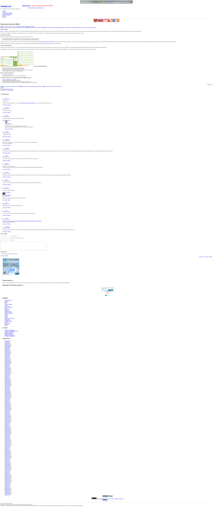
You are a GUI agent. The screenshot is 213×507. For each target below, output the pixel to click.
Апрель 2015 (7, 449)
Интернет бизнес (21, 26)
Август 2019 (7, 397)
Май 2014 (7, 460)
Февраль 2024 (7, 351)
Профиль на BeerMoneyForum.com (11, 331)
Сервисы (6, 322)
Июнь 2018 (7, 411)
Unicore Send (26, 5)
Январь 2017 (7, 428)
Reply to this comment (7, 104)
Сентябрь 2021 (7, 372)
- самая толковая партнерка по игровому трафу (29, 86)
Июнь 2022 (7, 364)
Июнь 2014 (7, 459)
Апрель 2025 (7, 342)
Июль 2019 (7, 398)
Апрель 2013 (7, 473)
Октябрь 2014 (7, 455)
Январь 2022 (7, 368)
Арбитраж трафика (8, 304)
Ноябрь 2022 (7, 361)
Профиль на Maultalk (9, 334)
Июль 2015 (7, 446)
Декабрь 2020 (7, 381)
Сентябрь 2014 (7, 456)
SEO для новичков (4, 255)
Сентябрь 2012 (7, 480)
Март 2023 (7, 358)
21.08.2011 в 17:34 (6, 164)
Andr (6, 202)
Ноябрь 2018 (7, 406)
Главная (4, 10)
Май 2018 (7, 412)
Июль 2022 (7, 363)
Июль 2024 (7, 347)
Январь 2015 (7, 452)
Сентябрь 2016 (7, 432)
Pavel (9, 123)
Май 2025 (7, 341)
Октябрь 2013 (7, 467)
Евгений (7, 139)
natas (6, 179)
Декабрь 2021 (7, 369)
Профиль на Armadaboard (9, 330)
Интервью (7, 310)
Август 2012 (7, 481)
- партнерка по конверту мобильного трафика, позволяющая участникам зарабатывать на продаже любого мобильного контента (69, 27)
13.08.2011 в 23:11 (6, 108)
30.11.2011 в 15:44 (6, 219)
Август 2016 (7, 433)
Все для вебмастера (8, 307)
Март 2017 (7, 426)
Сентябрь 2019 (7, 396)
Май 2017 (7, 424)
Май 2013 (7, 472)
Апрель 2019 (7, 401)
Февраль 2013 (7, 475)
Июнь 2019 (7, 399)
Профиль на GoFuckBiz (9, 332)
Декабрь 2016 (7, 429)
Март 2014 (7, 462)
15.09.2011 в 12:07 (6, 211)
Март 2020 (7, 390)
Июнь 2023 (7, 355)
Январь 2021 (7, 380)
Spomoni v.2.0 (6, 6)
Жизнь (6, 308)
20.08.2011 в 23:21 (6, 156)
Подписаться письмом (108, 291)
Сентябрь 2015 (7, 444)
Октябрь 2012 (7, 479)
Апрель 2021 (7, 377)
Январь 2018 (7, 416)
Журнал (7, 107)
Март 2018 (7, 414)
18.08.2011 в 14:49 (6, 132)
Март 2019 (7, 402)
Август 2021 (7, 373)
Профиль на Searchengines (10, 335)
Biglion (1, 31)
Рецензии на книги (8, 321)
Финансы (6, 324)
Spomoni (10, 503)
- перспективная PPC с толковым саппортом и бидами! (12, 27)
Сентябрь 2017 (7, 420)
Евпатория (8, 226)
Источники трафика (8, 313)
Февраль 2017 (7, 427)
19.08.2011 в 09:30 (6, 140)
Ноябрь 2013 (7, 466)
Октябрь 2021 (7, 371)
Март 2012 (7, 486)
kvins (6, 187)
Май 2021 (7, 376)
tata (6, 210)
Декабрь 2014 (7, 453)
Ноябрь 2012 (7, 478)
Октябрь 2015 (7, 443)
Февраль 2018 (7, 415)
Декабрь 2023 (7, 352)
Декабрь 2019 (7, 393)
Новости (6, 315)
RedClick (6, 302)
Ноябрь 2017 (7, 418)
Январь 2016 (7, 440)
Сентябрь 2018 (7, 408)
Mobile (6, 301)
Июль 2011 (7, 494)
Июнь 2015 (7, 447)
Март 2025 (7, 343)
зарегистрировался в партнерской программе (45, 41)
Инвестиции (7, 309)
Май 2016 (7, 436)
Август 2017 (7, 421)
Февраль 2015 (7, 451)
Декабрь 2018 (7, 405)
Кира (6, 155)
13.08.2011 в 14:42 (6, 99)
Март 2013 (7, 474)
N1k (6, 98)
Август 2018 (7, 409)
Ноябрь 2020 (7, 382)
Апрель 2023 (7, 357)
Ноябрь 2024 (7, 346)
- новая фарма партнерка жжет (34, 27)
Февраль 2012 (7, 487)
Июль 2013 (7, 470)
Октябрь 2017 (7, 419)
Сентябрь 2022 (7, 362)
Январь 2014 (7, 464)
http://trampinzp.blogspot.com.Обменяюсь (27, 102)
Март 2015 (7, 450)
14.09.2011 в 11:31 (6, 203)
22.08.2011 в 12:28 (6, 180)
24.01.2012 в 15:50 (6, 227)
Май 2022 (7, 365)
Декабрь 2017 (7, 417)
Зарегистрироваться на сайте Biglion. (10, 79)
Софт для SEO (7, 323)
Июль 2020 (7, 386)
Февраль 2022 (7, 367)
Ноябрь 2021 (7, 370)
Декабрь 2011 (7, 489)
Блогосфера (7, 306)
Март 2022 (7, 366)
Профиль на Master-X (9, 333)
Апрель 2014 (7, 461)
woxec (7, 163)
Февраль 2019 (7, 403)
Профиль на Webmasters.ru (10, 336)
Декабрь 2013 (7, 465)
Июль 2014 (7, 458)
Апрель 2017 (7, 425)
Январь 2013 (7, 476)
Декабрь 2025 (7, 340)
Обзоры (6, 316)
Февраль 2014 (7, 463)
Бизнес (6, 305)
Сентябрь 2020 (7, 384)
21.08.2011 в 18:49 (6, 173)
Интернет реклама (8, 312)
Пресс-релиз (7, 319)
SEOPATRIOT (8, 195)
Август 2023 (7, 353)
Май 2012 (7, 484)
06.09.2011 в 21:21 (6, 196)
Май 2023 (7, 356)
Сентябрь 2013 (7, 468)
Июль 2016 (7, 434)
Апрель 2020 (7, 389)
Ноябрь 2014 (7, 454)
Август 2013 (7, 469)
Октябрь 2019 (7, 395)
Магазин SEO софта (6, 14)
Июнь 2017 (7, 423)
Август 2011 (7, 493)
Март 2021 (7, 378)
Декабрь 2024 (7, 345)
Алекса (7, 115)
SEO (6, 303)
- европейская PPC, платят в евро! (8, 86)
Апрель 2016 (7, 437)
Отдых (6, 317)
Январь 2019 (7, 404)
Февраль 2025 (7, 344)
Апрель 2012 (7, 485)
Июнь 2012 (7, 483)
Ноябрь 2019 (7, 394)
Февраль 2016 (7, 439)
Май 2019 (7, 400)
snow (6, 172)
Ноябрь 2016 (7, 430)
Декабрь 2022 (7, 360)
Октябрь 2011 (7, 491)
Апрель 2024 (7, 349)
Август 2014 (7, 457)
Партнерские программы (7, 13)
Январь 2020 (7, 392)
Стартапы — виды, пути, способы (205, 256)
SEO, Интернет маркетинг (8, 12)
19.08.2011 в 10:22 (6, 149)
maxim (7, 131)
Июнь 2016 (7, 435)
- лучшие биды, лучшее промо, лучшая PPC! (52, 86)
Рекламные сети (8, 320)
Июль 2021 (7, 374)
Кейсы (6, 314)
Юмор (6, 325)
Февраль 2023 (7, 359)
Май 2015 (7, 448)
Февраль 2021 (7, 379)
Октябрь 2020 (7, 383)
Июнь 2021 (7, 375)
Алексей (7, 148)
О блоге (4, 11)
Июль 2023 (7, 354)
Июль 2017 (7, 422)
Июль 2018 (7, 410)
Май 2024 (7, 348)
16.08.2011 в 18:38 (8, 124)
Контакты (4, 16)
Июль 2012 (7, 482)
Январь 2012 (7, 488)
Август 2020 (7, 385)
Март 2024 (7, 350)
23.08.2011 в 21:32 (6, 188)
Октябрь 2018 (7, 407)
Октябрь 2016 (7, 431)
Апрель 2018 (7, 413)
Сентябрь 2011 (7, 492)
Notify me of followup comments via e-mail (9, 253)
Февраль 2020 (7, 391)
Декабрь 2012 (7, 477)
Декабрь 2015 (7, 441)
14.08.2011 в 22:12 (6, 116)
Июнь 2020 (7, 387)
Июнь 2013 (7, 471)
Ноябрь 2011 (7, 490)
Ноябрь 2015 (7, 442)
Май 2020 (7, 388)
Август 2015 (7, 445)
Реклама (4, 15)
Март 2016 (7, 438)
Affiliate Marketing (8, 300)
